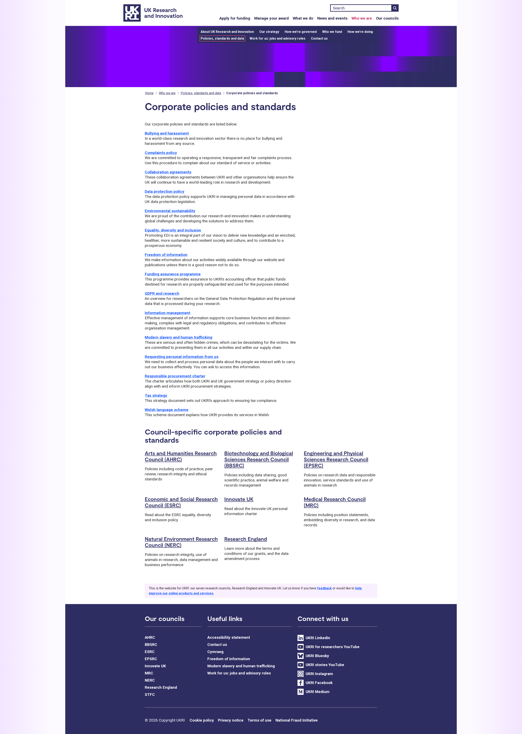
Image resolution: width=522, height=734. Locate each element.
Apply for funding (234, 18)
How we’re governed (301, 32)
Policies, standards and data (222, 38)
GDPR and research (162, 293)
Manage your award (271, 18)
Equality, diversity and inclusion (173, 230)
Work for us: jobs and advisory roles (277, 38)
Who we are (362, 18)
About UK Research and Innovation (227, 32)
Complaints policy (161, 152)
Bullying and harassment (167, 133)
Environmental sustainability (170, 210)
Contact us (319, 38)
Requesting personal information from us (181, 356)
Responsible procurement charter (175, 376)
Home (149, 93)
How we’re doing (360, 32)
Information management (167, 312)
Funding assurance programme (173, 274)
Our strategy (269, 32)
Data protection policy (164, 191)
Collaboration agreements (168, 172)
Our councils (387, 18)
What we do (303, 18)
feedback (324, 588)
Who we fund (332, 32)
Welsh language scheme (166, 409)
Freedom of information (166, 254)
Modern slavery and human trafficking (178, 337)
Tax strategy (156, 395)
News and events (332, 18)
